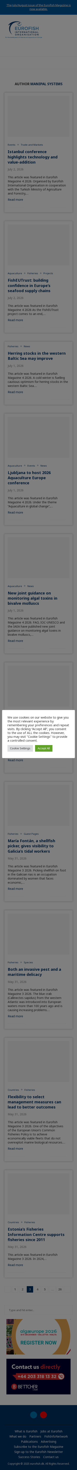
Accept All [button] (44, 748)
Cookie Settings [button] (20, 748)
